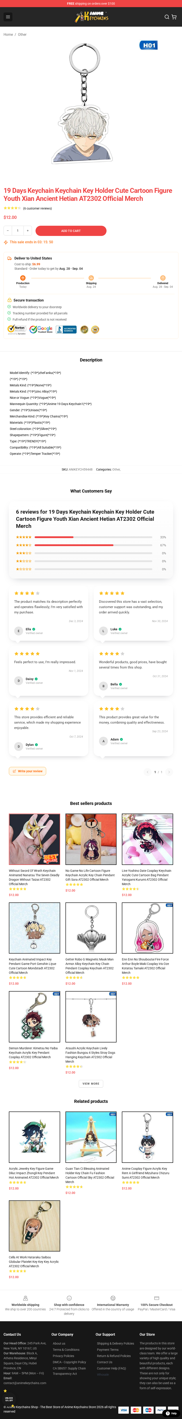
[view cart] (174, 17)
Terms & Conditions (66, 1349)
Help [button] (174, 1413)
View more (91, 1083)
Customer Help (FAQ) (111, 1368)
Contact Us (104, 1362)
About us (59, 1343)
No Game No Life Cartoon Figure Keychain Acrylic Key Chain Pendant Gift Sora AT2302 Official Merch (90, 875)
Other (22, 34)
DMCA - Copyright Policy (69, 1362)
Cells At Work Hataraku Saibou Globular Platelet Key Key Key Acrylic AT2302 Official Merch (34, 1261)
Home (8, 34)
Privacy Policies (63, 1356)
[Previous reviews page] (148, 772)
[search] (167, 17)
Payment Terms (108, 1349)
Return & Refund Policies (114, 1356)
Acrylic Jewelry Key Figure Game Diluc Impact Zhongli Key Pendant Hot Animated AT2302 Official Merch (34, 1173)
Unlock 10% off (9, 1399)
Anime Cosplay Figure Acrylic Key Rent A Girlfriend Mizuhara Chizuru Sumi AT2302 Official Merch (145, 1173)
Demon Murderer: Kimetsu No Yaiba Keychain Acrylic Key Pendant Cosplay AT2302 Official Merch (33, 1052)
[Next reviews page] (169, 772)
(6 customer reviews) (37, 208)
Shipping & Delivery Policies (115, 1343)
